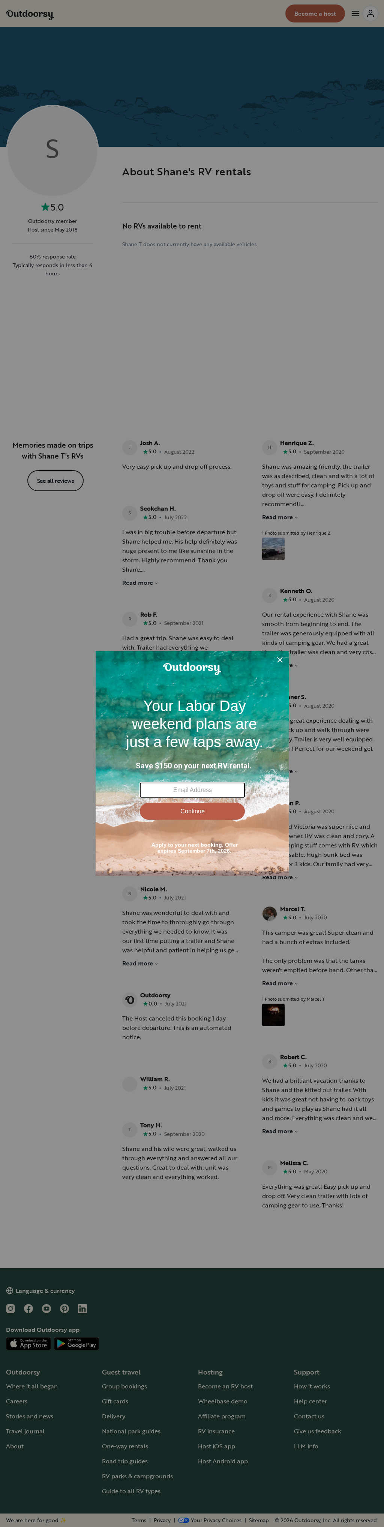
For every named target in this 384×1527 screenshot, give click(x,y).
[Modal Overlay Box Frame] (192, 763)
